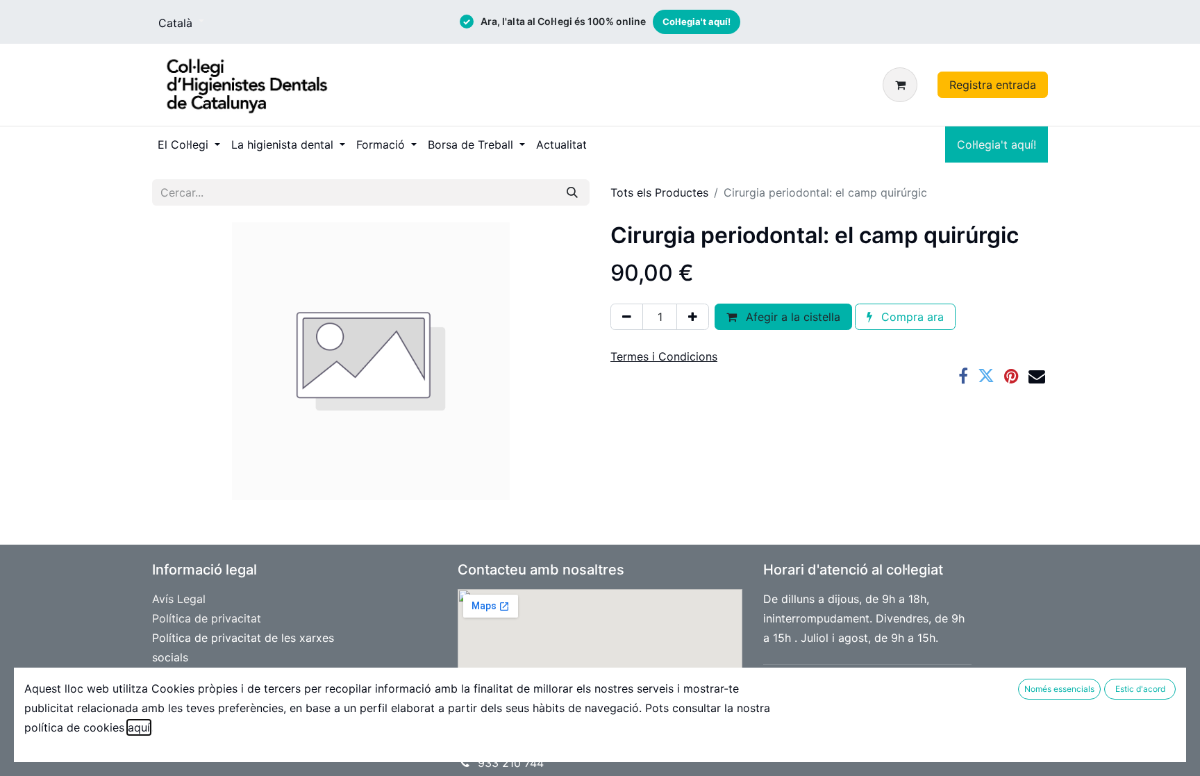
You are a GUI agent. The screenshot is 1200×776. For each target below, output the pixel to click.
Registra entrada (992, 85)
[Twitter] (986, 376)
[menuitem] (189, 144)
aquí (139, 727)
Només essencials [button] (1059, 689)
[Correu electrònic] (1036, 376)
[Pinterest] (1011, 376)
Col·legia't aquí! (696, 21)
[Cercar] (572, 192)
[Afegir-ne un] (692, 317)
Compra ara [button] (911, 317)
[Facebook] (963, 376)
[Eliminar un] (626, 317)
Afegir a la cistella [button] (791, 317)
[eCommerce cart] (903, 85)
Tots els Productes (659, 192)
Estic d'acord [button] (1140, 689)
